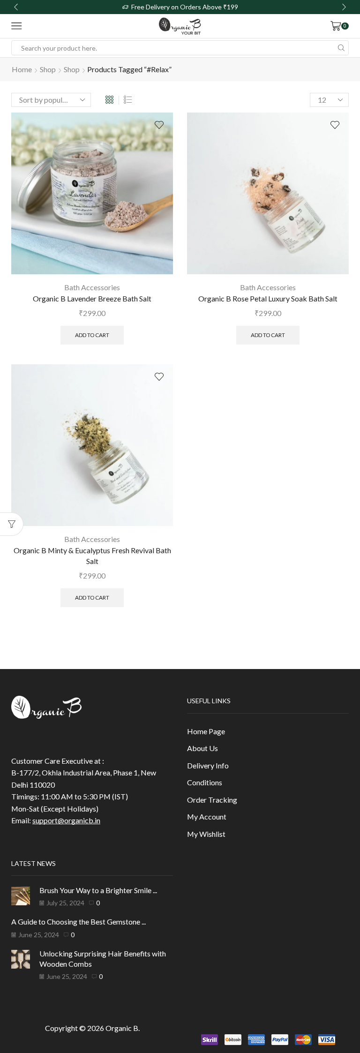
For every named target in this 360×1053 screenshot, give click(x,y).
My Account (206, 816)
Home (22, 69)
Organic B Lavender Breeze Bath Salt (92, 298)
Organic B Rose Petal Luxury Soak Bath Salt (268, 298)
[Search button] (341, 48)
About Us (202, 748)
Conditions (204, 782)
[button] (16, 7)
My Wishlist (206, 833)
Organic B (121, 1027)
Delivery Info (208, 765)
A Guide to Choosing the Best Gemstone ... (78, 921)
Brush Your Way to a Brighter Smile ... (98, 890)
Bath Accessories (92, 287)
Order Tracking (212, 799)
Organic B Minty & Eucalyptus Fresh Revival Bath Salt (92, 556)
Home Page (206, 731)
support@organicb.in (66, 820)
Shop (48, 69)
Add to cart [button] (92, 334)
